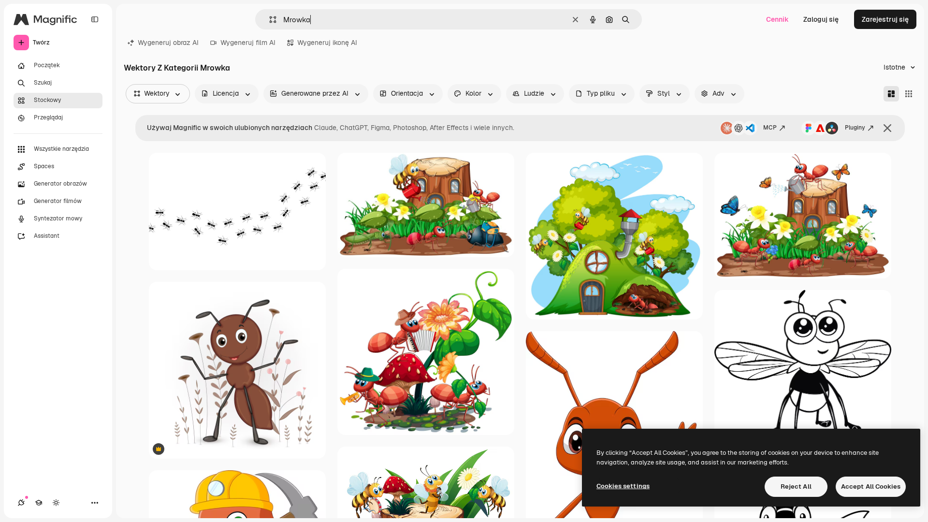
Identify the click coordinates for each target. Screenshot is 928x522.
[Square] (908, 94)
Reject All (796, 486)
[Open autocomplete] (269, 19)
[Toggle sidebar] (94, 19)
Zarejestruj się (885, 19)
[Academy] (38, 502)
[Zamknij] (887, 128)
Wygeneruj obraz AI (168, 42)
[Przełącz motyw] (56, 502)
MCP (770, 127)
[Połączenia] (21, 502)
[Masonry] (891, 94)
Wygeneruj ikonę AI (327, 42)
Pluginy (855, 127)
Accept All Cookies (870, 486)
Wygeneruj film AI (248, 42)
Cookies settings (623, 486)
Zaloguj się (821, 19)
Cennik (777, 19)
